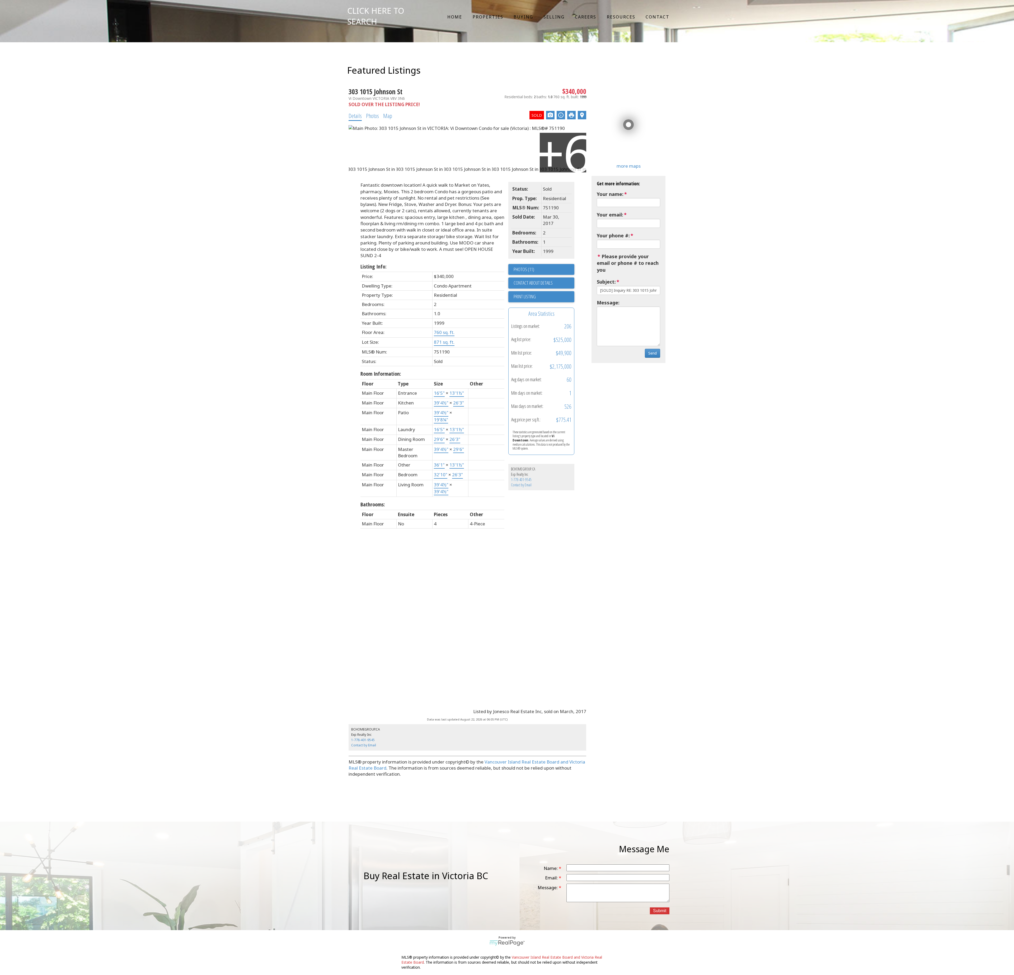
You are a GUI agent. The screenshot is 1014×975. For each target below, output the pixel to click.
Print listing (525, 296)
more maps (629, 166)
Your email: (610, 214)
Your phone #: (613, 235)
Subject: (606, 282)
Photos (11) (524, 269)
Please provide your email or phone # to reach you (628, 263)
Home (454, 17)
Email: (552, 878)
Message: (608, 302)
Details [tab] (355, 116)
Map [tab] (387, 116)
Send (652, 353)
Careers (585, 17)
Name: (551, 868)
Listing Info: (373, 266)
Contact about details (533, 283)
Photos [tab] (372, 116)
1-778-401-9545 (521, 479)
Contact (657, 17)
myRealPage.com (507, 943)
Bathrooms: (372, 504)
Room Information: (380, 373)
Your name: (610, 194)
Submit (659, 910)
